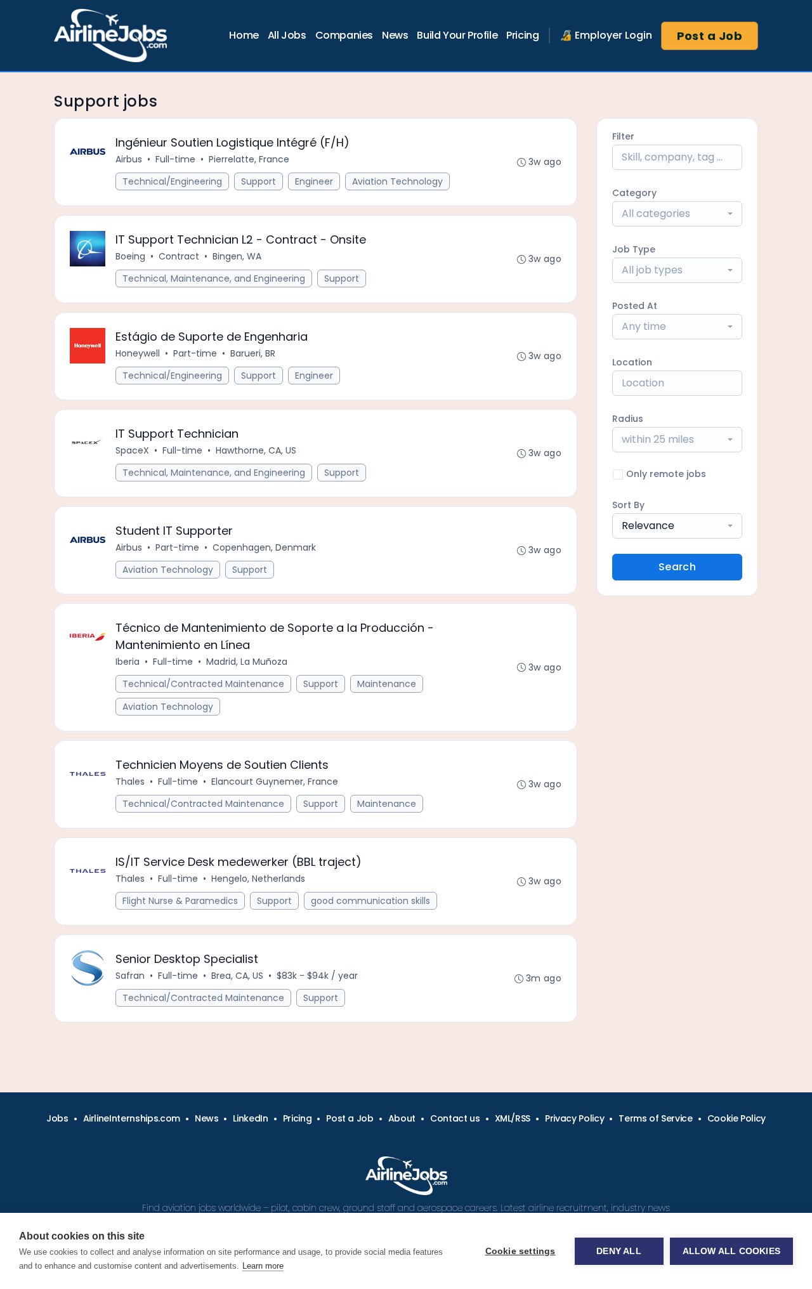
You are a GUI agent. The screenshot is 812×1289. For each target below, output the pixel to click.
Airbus (128, 159)
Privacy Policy (574, 1118)
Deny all (618, 1251)
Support (258, 181)
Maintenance (386, 683)
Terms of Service (655, 1118)
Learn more (263, 1266)
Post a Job (710, 36)
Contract (179, 256)
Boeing (130, 256)
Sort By (628, 505)
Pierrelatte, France (249, 159)
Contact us (455, 1118)
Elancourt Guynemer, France (274, 781)
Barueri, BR (252, 353)
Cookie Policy (736, 1118)
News (395, 35)
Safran (130, 975)
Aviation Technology (397, 181)
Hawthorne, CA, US (256, 450)
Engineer (314, 181)
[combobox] (677, 213)
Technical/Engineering (172, 181)
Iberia (127, 661)
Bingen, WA (237, 256)
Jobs (57, 1118)
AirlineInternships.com (131, 1118)
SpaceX (132, 450)
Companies (344, 35)
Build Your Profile (457, 35)
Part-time (195, 353)
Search (677, 566)
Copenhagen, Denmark (264, 547)
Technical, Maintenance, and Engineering (213, 278)
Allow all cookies (731, 1251)
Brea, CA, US (237, 975)
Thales (130, 781)
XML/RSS (513, 1118)
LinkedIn (250, 1118)
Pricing (522, 35)
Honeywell (137, 353)
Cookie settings (520, 1251)
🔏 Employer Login (606, 35)
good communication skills (370, 900)
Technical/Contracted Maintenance (203, 683)
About (402, 1118)
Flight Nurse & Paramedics (180, 900)
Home (243, 35)
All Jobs (287, 35)
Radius (627, 418)
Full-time (175, 159)
